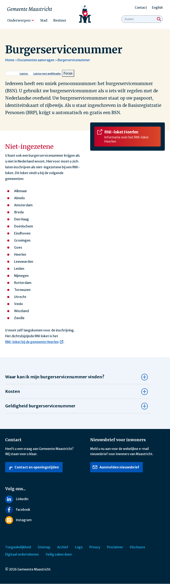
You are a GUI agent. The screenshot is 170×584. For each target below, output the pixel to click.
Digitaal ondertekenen (22, 554)
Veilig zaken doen (59, 554)
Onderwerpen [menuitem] (18, 20)
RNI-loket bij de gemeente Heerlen (32, 342)
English (157, 8)
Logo (79, 547)
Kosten (12, 391)
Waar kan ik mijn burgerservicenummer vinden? (54, 376)
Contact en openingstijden (36, 467)
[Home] (85, 14)
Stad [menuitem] (43, 20)
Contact (141, 8)
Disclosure (137, 547)
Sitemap (44, 547)
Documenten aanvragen (35, 60)
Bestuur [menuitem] (59, 20)
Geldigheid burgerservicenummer (40, 405)
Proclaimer (115, 547)
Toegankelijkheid (18, 547)
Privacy (94, 547)
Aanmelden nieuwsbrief (119, 467)
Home (9, 60)
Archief (62, 547)
